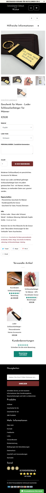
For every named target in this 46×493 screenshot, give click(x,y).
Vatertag (22, 242)
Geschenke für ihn (13, 408)
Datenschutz (11, 450)
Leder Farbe (4, 134)
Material (3, 123)
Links (8, 436)
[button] (14, 293)
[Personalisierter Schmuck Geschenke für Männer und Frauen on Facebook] (8, 468)
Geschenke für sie (13, 412)
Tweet (6, 249)
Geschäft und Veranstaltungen (17, 454)
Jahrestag (4, 242)
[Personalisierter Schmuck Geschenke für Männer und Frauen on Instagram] (17, 468)
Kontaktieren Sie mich (32, 491)
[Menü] (30, 8)
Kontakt (9, 429)
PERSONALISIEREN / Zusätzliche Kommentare (15, 144)
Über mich (10, 425)
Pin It (26, 249)
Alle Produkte (11, 415)
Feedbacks (10, 432)
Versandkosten (12, 440)
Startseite (10, 458)
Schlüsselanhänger (9, 100)
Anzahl (3, 160)
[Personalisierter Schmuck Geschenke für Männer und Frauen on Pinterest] (12, 468)
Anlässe (9, 404)
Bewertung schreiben (23, 354)
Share (16, 249)
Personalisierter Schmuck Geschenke (24, 483)
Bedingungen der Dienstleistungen (18, 447)
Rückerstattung (12, 443)
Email (6, 254)
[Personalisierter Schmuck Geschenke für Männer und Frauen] (15, 8)
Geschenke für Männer (24, 239)
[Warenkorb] (36, 8)
